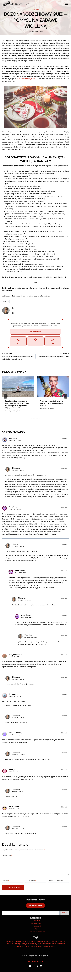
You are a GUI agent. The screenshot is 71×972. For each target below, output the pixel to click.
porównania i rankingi (13, 944)
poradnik (6, 301)
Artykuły (35, 9)
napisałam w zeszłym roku (26, 79)
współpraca (61, 944)
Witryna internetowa (56, 881)
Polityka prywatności (35, 961)
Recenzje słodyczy (37, 923)
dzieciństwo (10, 941)
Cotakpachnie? (15, 733)
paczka (48, 941)
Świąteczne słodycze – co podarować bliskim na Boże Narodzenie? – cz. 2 (17, 356)
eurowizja (18, 941)
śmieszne (30, 944)
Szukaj (64, 913)
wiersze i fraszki (50, 944)
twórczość (41, 944)
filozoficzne (26, 941)
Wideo (37, 929)
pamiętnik (55, 941)
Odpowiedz (64, 438)
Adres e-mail (31, 881)
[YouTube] (41, 965)
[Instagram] (33, 965)
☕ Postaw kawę (35, 905)
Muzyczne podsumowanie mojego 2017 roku (54, 355)
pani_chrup (13, 655)
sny (36, 944)
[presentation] (18, 386)
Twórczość (37, 926)
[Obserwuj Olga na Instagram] (13, 313)
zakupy (33, 946)
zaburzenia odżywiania (22, 946)
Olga (33, 31)
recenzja (24, 944)
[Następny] (65, 396)
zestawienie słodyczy (49, 946)
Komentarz (7, 856)
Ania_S (11, 507)
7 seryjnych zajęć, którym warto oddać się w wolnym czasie (52, 403)
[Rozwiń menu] (66, 3)
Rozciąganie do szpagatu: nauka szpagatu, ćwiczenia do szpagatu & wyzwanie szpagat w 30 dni (17, 404)
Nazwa (6, 881)
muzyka (33, 941)
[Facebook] (37, 965)
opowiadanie (41, 941)
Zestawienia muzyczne (37, 932)
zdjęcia (38, 946)
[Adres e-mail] (30, 965)
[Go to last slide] (5, 396)
